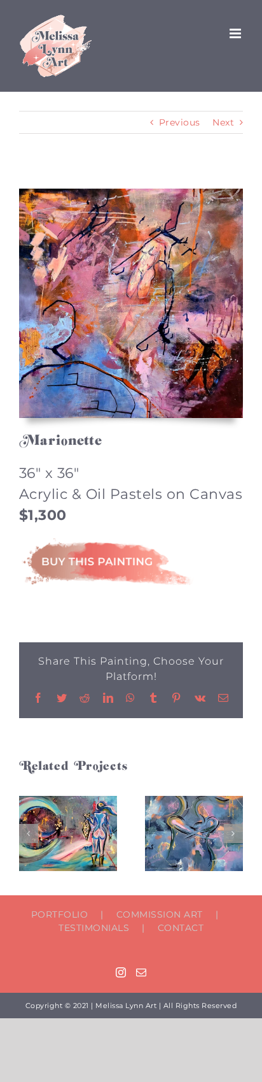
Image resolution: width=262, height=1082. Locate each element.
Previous (179, 122)
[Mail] (141, 972)
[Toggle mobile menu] (237, 33)
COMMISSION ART (159, 914)
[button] (28, 833)
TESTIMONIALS (94, 928)
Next (223, 122)
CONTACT (181, 928)
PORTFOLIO (59, 914)
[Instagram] (121, 972)
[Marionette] (131, 193)
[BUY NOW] (106, 543)
